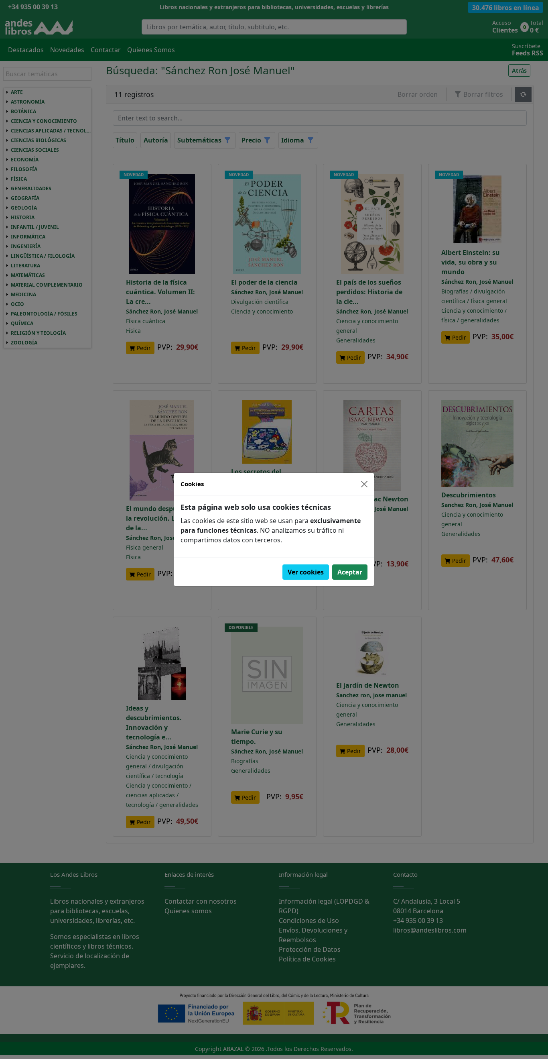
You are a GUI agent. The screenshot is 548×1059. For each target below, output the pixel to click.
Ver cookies (306, 572)
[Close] (364, 484)
